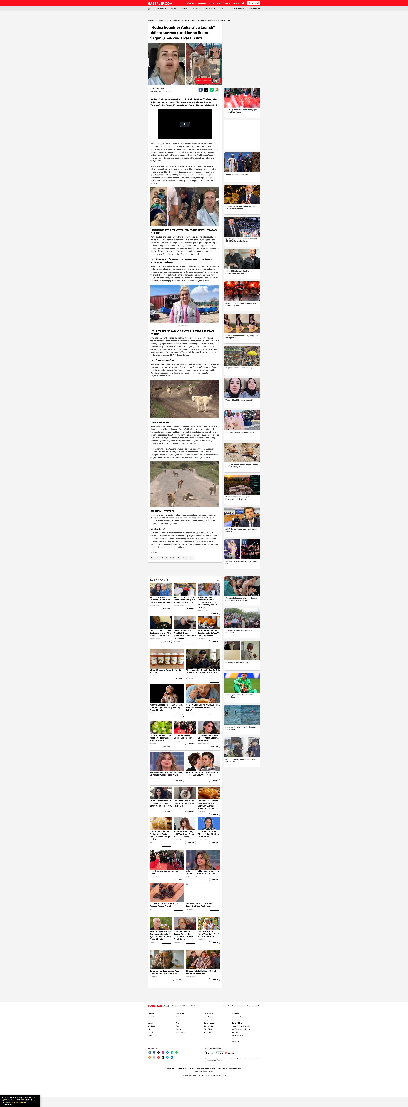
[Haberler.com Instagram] (163, 1052)
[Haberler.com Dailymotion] (172, 1057)
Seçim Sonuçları (209, 1023)
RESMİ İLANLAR (237, 9)
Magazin (150, 1023)
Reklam (234, 1006)
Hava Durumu (208, 1017)
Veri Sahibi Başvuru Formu (241, 1029)
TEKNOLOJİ (210, 9)
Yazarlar (178, 1029)
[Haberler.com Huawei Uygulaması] (229, 1053)
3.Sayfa (160, 20)
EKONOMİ (190, 3)
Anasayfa (151, 20)
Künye (248, 1006)
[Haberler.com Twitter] (158, 1052)
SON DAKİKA (161, 9)
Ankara (179, 558)
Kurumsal (235, 1013)
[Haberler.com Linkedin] (167, 1052)
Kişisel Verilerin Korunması (241, 1026)
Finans (178, 1023)
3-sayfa (172, 558)
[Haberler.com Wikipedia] (154, 1057)
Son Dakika (151, 1026)
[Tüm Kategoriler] (149, 8)
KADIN (173, 9)
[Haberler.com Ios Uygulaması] (209, 1053)
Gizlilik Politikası (237, 1020)
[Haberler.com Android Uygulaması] (219, 1053)
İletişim (241, 1006)
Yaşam (185, 558)
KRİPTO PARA (223, 3)
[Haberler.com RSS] (149, 1057)
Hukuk (191, 558)
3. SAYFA (196, 9)
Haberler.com (208, 1013)
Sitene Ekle (235, 1041)
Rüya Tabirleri (208, 1029)
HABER (236, 3)
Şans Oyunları (208, 1026)
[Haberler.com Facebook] (154, 1052)
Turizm (178, 1026)
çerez (4, 1099)
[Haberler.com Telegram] (167, 1057)
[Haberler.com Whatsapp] (172, 1052)
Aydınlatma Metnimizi (19, 1102)
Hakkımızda (225, 1006)
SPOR (211, 3)
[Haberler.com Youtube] (158, 1057)
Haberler (151, 1013)
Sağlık (178, 1017)
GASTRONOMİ (254, 9)
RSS (233, 1038)
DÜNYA (223, 9)
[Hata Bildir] (199, 1075)
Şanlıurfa (164, 558)
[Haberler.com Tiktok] (163, 1057)
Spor (149, 1020)
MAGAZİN (201, 3)
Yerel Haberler (181, 1032)
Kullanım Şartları (237, 1017)
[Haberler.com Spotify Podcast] (176, 1052)
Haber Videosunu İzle (203, 81)
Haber (196, 1071)
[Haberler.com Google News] (149, 1052)
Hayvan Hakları (155, 558)
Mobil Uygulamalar (238, 1035)
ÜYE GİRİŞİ (255, 3)
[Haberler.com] (158, 1006)
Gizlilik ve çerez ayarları (189, 1075)
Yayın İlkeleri (256, 1006)
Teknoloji (179, 1020)
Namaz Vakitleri (209, 1020)
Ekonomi (151, 1017)
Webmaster (236, 1032)
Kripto (150, 1029)
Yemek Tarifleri (209, 1032)
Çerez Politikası (237, 1023)
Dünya (150, 1035)
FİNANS (184, 9)
